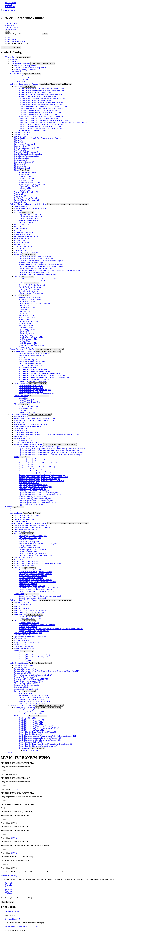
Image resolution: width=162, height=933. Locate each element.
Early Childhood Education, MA (30, 538)
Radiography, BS (20, 202)
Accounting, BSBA (21, 416)
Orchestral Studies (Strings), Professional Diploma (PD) (38, 746)
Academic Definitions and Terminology (28, 76)
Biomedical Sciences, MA (23, 608)
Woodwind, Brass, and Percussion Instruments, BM (36, 394)
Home (7, 38)
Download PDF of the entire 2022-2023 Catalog (22, 926)
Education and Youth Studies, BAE (31, 216)
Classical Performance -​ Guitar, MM (31, 720)
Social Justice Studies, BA (23, 246)
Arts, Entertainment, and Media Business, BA (34, 354)
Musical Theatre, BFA (26, 400)
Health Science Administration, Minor (32, 184)
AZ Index (8, 5)
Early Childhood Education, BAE (30, 215)
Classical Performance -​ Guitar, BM (31, 386)
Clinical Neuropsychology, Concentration (33, 598)
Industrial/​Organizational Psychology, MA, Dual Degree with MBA (37, 563)
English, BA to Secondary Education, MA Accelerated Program (41, 261)
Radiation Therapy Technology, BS (26, 200)
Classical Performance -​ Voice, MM (31, 724)
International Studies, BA (23, 234)
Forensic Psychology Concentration (31, 287)
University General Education (20, 63)
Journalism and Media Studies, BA (26, 236)
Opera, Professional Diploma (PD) (31, 742)
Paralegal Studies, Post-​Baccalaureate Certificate (35, 580)
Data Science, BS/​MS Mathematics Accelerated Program (38, 114)
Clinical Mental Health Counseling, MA (28, 633)
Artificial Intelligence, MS (23, 604)
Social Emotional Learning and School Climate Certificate (39, 279)
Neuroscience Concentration (28, 291)
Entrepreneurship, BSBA (23, 438)
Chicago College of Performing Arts (22, 349)
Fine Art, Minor (24, 313)
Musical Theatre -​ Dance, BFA (29, 402)
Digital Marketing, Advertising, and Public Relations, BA (34, 420)
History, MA (18, 559)
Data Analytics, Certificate (28, 627)
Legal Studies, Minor (26, 325)
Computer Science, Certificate (29, 623)
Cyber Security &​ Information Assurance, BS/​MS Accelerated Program (43, 106)
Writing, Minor (24, 347)
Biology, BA (18, 140)
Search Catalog (10, 34)
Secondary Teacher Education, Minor (32, 337)
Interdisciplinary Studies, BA (24, 232)
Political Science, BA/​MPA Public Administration (36, 268)
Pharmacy (17, 651)
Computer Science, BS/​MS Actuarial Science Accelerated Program (42, 102)
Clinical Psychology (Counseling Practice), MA (30, 525)
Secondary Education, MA (28, 552)
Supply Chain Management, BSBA (26, 442)
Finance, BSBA (19, 422)
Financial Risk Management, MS (25, 677)
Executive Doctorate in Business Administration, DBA (33, 675)
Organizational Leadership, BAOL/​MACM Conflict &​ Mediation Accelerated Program (49, 451)
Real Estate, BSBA (21, 436)
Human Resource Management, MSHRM (28, 681)
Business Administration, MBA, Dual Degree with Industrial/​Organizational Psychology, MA (46, 671)
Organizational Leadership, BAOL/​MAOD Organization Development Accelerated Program (46, 434)
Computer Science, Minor (27, 178)
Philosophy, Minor (25, 331)
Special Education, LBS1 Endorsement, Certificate (36, 592)
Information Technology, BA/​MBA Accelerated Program (38, 118)
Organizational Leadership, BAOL (26, 432)
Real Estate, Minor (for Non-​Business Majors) (35, 499)
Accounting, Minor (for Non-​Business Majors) (35, 461)
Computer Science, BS (22, 146)
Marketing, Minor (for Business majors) (32, 489)
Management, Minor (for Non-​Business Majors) (35, 487)
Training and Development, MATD (26, 689)
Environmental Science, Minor (29, 182)
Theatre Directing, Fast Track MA (30, 714)
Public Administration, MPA (24, 565)
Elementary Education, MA (28, 540)
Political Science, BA (21, 242)
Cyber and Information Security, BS (26, 148)
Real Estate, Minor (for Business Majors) (33, 497)
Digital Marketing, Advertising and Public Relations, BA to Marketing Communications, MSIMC (52, 449)
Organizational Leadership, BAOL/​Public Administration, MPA (41, 266)
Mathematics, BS (20, 166)
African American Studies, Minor (30, 297)
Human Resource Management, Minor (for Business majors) (40, 479)
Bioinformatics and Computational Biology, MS (30, 610)
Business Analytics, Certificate (29, 693)
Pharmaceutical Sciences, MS (24, 649)
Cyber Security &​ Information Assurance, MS (30, 637)
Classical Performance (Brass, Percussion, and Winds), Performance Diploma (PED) (48, 736)
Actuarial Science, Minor (27, 172)
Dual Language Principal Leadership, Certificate (35, 574)
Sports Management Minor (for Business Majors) (36, 501)
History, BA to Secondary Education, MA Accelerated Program (41, 264)
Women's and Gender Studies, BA (26, 252)
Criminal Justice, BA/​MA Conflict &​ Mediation (35, 257)
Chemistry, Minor (25, 176)
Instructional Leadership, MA (29, 542)
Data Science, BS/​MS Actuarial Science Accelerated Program (40, 110)
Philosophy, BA (19, 240)
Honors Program (15, 71)
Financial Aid (14, 61)
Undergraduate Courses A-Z (15, 41)
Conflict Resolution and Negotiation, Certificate (35, 572)
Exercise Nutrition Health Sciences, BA (28, 154)
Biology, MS (18, 606)
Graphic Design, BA (21, 228)
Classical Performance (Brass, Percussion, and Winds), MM (39, 728)
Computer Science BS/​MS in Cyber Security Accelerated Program (42, 98)
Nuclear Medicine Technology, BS (26, 192)
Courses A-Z (9, 25)
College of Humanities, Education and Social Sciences (28, 204)
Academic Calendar (12, 27)
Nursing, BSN (19, 194)
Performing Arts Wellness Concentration (33, 381)
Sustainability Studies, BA (23, 250)
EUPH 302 (14, 853)
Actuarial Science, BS (21, 134)
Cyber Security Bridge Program (30, 618)
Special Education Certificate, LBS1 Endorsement (36, 281)
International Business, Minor (29, 483)
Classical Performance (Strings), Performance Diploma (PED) (40, 738)
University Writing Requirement (25, 70)
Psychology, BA (20, 244)
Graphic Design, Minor (27, 315)
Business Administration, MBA (25, 669)
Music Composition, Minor (28, 408)
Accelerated (18, 86)
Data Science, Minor (26, 180)
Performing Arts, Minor (27, 412)
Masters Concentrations (31, 750)
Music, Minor (23, 410)
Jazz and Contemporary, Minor (29, 406)
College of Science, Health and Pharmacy (24, 84)
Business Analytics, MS (22, 673)
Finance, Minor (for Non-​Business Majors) (33, 471)
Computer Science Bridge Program (31, 616)
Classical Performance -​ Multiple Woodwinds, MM (36, 726)
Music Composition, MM (27, 710)
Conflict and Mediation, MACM (25, 529)
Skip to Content (10, 3)
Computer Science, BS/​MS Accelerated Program (35, 100)
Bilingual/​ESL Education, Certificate (31, 570)
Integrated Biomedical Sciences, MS (26, 643)
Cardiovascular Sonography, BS (25, 144)
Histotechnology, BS (21, 160)
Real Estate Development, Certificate (31, 699)
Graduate (8, 507)
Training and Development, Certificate (32, 703)
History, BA (18, 230)
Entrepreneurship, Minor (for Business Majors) (35, 465)
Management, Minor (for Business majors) (33, 485)
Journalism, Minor (25, 323)
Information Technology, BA (24, 162)
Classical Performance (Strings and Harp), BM (35, 390)
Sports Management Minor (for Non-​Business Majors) (37, 503)
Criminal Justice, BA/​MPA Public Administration (36, 259)
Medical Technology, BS (22, 168)
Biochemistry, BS (20, 136)
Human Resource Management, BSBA (27, 426)
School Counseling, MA (22, 661)
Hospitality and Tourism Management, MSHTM (31, 679)
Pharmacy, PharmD (25, 659)
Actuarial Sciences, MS (22, 602)
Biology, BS (18, 142)
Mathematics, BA (20, 164)
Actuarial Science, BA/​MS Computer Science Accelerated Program (42, 88)
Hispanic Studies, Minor (27, 317)
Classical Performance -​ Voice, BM (31, 392)
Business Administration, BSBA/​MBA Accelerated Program (35, 418)
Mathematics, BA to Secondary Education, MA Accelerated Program (42, 124)
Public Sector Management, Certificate (32, 586)
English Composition (21, 224)
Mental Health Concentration (29, 289)
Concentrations (24, 748)
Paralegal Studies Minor (27, 329)
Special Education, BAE (27, 222)
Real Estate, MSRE (21, 687)
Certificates (18, 568)
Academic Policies (11, 23)
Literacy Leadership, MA (27, 546)
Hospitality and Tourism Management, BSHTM (30, 424)
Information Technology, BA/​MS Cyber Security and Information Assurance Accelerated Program (53, 122)
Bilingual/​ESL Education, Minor (30, 299)
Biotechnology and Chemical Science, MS (29, 612)
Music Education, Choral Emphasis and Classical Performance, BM (42, 375)
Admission (13, 59)
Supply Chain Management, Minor (31, 505)
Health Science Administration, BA (26, 156)
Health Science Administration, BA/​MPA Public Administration (41, 116)
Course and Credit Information (24, 80)
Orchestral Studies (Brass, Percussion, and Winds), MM (38, 732)
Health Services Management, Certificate (33, 576)
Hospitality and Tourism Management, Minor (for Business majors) (42, 475)
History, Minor (24, 319)
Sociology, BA (19, 248)
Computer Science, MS (22, 635)
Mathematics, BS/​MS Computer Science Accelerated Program (40, 128)
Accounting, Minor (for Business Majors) (33, 459)
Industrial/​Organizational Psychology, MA (29, 561)
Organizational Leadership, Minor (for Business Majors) (38, 493)
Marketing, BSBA (20, 430)
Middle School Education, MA (29, 548)
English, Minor (24, 309)
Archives (8, 752)
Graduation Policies (21, 82)
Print (7, 31)
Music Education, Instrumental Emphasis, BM (35, 371)
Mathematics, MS (20, 645)
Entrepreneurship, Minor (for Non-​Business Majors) (37, 467)
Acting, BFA (23, 398)
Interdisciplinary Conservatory (24, 351)
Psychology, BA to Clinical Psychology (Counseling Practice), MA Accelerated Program (49, 270)
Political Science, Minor (27, 333)
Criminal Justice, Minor (27, 301)
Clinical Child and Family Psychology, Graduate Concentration (40, 596)
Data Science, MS (20, 639)
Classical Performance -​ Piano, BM (31, 388)
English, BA (18, 226)
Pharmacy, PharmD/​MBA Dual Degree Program (35, 655)
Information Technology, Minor (29, 186)
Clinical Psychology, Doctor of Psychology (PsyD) (32, 527)
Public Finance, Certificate (28, 584)
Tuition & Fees (10, 29)
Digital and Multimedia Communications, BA (30, 208)
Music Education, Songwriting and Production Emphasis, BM (40, 373)
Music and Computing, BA (28, 360)
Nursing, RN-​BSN (20, 196)
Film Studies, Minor (25, 311)
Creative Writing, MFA (22, 531)
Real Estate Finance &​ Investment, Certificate (34, 701)
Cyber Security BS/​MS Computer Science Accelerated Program (41, 108)
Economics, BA (19, 210)
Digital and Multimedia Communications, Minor (35, 303)
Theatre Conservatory (21, 396)
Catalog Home (10, 7)
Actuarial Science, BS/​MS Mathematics (32, 130)
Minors (16, 170)
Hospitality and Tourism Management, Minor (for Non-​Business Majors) (44, 477)
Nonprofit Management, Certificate (31, 578)
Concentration (19, 283)
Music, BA (22, 358)
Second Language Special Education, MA (33, 550)
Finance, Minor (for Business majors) (31, 469)
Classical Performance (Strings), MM (31, 730)
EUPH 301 (14, 838)
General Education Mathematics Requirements (30, 68)
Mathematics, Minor (26, 188)
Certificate (17, 277)
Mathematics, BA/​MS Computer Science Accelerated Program (40, 126)
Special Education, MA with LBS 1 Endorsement (36, 555)
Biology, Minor (24, 174)
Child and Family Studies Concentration (32, 285)
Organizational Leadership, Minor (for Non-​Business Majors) (40, 495)
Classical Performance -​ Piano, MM (31, 722)
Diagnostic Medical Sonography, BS (27, 152)
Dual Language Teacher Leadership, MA (33, 536)
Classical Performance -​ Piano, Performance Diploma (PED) (40, 740)
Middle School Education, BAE (30, 220)
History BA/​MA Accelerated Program (32, 263)
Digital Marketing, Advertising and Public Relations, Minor (39, 463)
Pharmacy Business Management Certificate (34, 631)
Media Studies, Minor (26, 327)
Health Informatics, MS (22, 641)
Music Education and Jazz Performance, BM (34, 379)
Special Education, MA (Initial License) (32, 554)
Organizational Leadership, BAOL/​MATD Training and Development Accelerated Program (50, 455)
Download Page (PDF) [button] (13, 919)
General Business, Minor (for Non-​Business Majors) (37, 473)
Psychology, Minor (25, 335)
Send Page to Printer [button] (12, 911)
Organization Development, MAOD (26, 685)
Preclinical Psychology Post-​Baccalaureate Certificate (37, 582)
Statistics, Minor (24, 190)
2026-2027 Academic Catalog (11, 47)
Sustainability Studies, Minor (29, 343)
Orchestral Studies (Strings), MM (30, 734)
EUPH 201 (14, 789)
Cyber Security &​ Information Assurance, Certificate (37, 625)
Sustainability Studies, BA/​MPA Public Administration (37, 274)
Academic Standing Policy (23, 78)
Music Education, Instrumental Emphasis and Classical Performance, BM (44, 377)
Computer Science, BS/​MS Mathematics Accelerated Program (40, 104)
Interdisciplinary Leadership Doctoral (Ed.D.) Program (38, 544)
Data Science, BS (20, 150)
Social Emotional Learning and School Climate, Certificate (39, 588)
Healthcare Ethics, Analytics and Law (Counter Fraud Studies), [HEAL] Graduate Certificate (51, 629)
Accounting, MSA (20, 667)
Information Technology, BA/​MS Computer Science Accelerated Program (44, 120)
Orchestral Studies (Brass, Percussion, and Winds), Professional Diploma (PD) (46, 744)
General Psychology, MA (23, 557)
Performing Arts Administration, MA (31, 712)
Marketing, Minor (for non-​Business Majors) (34, 491)
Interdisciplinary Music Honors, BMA (32, 361)
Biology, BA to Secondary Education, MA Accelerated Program (41, 94)
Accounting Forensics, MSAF (24, 665)
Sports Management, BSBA (24, 440)
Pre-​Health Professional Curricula (25, 198)
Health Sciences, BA (21, 158)
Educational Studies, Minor (28, 307)
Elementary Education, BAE (28, 218)
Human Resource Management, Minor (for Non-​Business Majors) (41, 481)
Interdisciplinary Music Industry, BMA (32, 363)
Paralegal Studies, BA (21, 238)
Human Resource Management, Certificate (33, 695)
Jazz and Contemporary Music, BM (31, 365)
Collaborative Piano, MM (27, 718)
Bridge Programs (20, 614)
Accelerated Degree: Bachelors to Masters (28, 444)
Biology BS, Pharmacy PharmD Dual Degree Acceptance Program (37, 138)
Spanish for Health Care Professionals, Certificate (36, 590)
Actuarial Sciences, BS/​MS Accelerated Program (35, 92)
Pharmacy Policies (25, 653)
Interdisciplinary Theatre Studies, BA (31, 356)
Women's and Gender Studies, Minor (31, 345)
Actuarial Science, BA (22, 132)
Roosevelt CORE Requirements (25, 66)
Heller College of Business (19, 414)
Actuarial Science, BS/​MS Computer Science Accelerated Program (42, 90)
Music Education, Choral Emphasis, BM (33, 369)
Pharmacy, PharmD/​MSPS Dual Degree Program (36, 657)
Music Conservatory (21, 383)
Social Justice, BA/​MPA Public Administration (35, 272)
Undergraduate (10, 39)
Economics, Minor (25, 305)
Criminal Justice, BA (21, 206)
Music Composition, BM (27, 367)
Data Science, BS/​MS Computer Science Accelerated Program (40, 112)
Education (17, 212)
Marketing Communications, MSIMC (27, 683)
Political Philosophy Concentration (31, 293)
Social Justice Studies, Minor (29, 339)
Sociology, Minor (25, 341)
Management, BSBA (21, 428)
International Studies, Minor (28, 321)
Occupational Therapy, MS (23, 647)
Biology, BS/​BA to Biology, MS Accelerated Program (37, 96)
